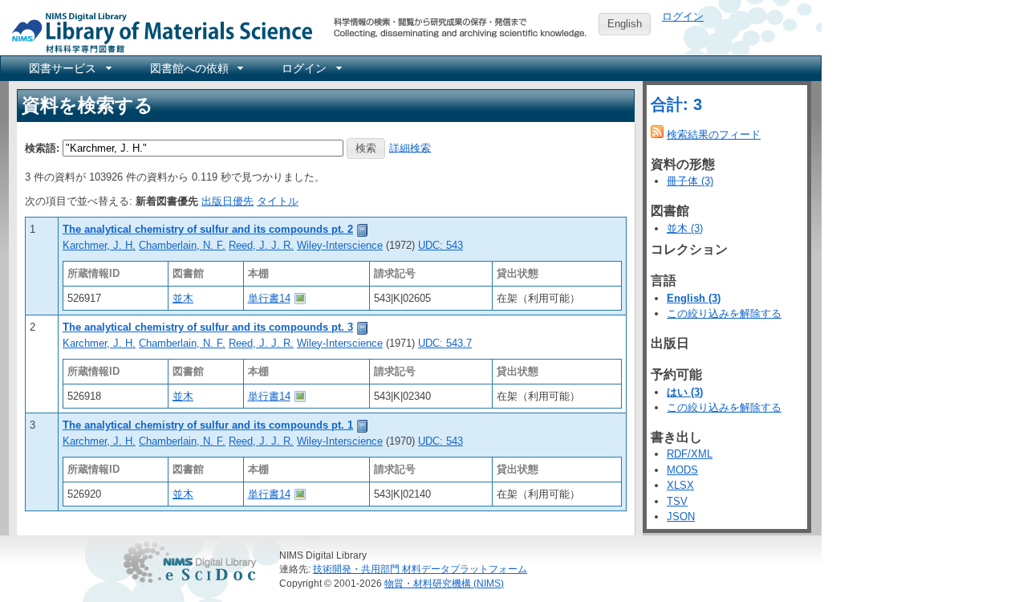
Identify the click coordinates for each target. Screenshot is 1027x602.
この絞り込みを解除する (724, 313)
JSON (681, 516)
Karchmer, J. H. (99, 245)
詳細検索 (410, 147)
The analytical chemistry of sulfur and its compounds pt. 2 (208, 229)
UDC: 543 (440, 245)
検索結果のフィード (714, 134)
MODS (682, 470)
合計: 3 (676, 104)
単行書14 (269, 298)
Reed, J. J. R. (261, 245)
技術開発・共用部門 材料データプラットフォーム (420, 568)
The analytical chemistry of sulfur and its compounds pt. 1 (208, 425)
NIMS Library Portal (157, 31)
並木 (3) (685, 228)
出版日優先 (227, 201)
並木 (183, 298)
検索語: (42, 147)
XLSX (680, 485)
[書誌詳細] (362, 229)
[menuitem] (69, 68)
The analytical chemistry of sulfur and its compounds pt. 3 (208, 327)
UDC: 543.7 (445, 343)
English (624, 24)
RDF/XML (689, 454)
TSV (677, 501)
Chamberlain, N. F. (182, 245)
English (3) (694, 298)
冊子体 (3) (690, 181)
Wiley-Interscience (340, 245)
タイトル (277, 201)
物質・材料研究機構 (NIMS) (444, 583)
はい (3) (685, 392)
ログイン (683, 16)
